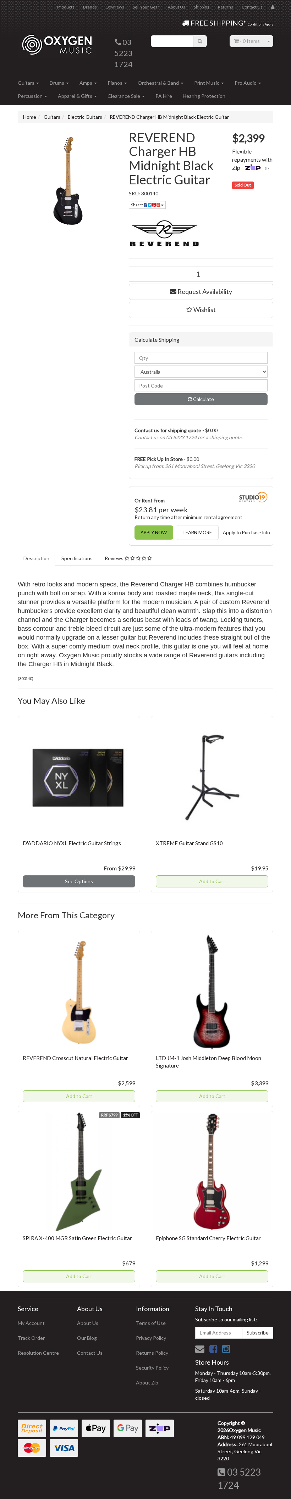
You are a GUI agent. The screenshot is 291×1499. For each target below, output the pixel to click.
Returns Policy (152, 1353)
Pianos (115, 83)
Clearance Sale (124, 96)
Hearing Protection (204, 96)
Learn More (197, 532)
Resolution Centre (38, 1353)
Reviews (115, 558)
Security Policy (152, 1368)
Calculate (203, 399)
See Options (79, 881)
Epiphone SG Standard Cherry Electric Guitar (208, 1238)
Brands (90, 7)
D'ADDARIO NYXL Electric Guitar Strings (72, 843)
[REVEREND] (201, 233)
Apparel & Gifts (75, 96)
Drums (57, 83)
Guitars (26, 83)
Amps (86, 83)
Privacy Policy (151, 1338)
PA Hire (163, 96)
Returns (225, 7)
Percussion (31, 96)
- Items (250, 41)
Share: (137, 204)
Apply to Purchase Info (246, 532)
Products (66, 7)
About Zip (147, 1383)
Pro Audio (246, 83)
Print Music (207, 83)
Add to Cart (212, 881)
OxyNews (114, 7)
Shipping (201, 7)
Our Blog (87, 1338)
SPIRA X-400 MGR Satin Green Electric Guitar (77, 1238)
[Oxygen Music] (57, 42)
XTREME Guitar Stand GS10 (189, 843)
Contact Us (252, 7)
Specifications (77, 558)
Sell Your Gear (146, 7)
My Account (31, 1323)
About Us (176, 7)
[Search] (200, 41)
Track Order (31, 1338)
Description (36, 558)
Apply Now (154, 532)
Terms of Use (151, 1323)
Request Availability (204, 291)
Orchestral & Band (159, 83)
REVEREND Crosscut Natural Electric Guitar (75, 1058)
